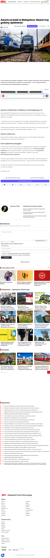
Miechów (3, 513)
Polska (2, 528)
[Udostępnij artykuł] (48, 26)
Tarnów (27, 511)
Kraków (2, 501)
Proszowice (28, 508)
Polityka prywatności (5, 541)
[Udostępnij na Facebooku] (4, 184)
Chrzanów (3, 506)
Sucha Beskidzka (29, 510)
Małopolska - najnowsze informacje (15, 289)
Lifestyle (3, 525)
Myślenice (3, 515)
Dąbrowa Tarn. (4, 508)
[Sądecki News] (9, 550)
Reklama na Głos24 (5, 540)
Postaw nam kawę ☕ (32, 26)
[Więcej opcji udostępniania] (45, 184)
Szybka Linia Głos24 (35, 1)
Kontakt (3, 543)
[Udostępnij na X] (29, 184)
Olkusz (27, 503)
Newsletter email (5, 538)
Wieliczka (28, 515)
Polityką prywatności (26, 253)
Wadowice (28, 513)
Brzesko (3, 505)
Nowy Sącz (28, 501)
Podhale (27, 506)
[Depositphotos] (15, 550)
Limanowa (3, 511)
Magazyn (3, 523)
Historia (20, 1)
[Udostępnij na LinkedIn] (13, 184)
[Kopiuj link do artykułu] (37, 184)
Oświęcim (28, 505)
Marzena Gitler (5, 27)
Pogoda (2, 521)
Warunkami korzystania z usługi (14, 253)
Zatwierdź (6, 257)
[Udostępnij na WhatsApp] (21, 184)
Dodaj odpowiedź (40, 240)
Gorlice (2, 510)
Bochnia (3, 503)
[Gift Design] (21, 550)
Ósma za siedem (5, 532)
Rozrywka (26, 1)
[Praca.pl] (4, 550)
